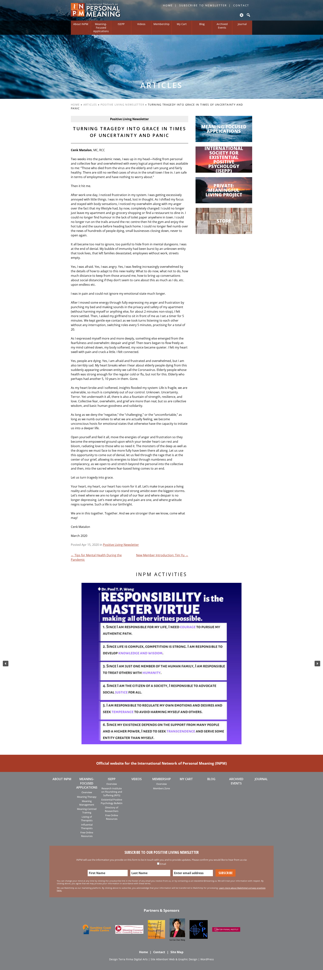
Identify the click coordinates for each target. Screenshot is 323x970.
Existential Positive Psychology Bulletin (111, 801)
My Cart (182, 24)
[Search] (248, 15)
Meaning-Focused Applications (101, 27)
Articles (90, 104)
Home (168, 5)
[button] (5, 663)
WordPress (207, 959)
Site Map (176, 952)
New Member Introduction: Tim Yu (162, 555)
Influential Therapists (87, 826)
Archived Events (222, 25)
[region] (161, 663)
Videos (141, 24)
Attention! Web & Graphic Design (176, 959)
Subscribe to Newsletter (203, 5)
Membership (161, 24)
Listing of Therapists (87, 818)
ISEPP (121, 24)
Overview (86, 792)
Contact (241, 5)
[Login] (241, 15)
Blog (202, 24)
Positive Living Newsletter (122, 104)
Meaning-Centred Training (86, 810)
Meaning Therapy (86, 796)
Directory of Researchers (111, 809)
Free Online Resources (86, 834)
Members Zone (161, 788)
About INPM (80, 24)
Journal (242, 24)
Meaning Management (86, 802)
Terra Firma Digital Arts (133, 959)
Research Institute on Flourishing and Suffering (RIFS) (111, 792)
